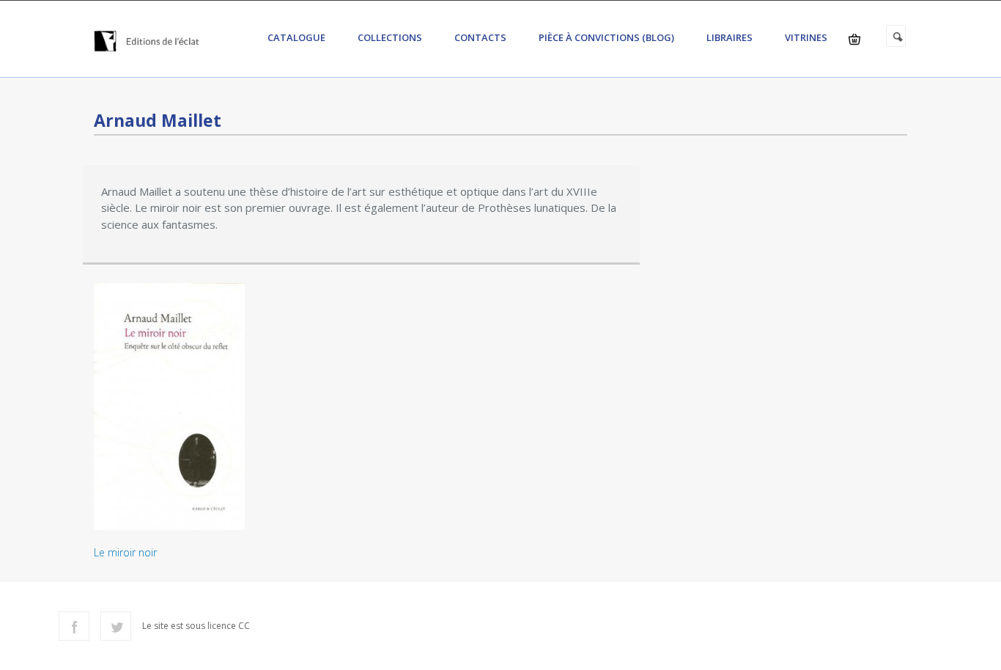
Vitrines (806, 37)
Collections (390, 37)
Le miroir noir (125, 552)
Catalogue (296, 37)
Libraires (729, 37)
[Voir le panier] (854, 39)
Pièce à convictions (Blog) (606, 37)
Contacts (480, 37)
